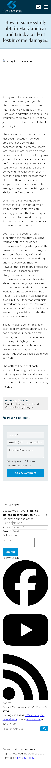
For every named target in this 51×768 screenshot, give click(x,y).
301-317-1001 (34, 719)
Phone (8, 527)
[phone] (38, 7)
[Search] (44, 728)
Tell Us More (10, 535)
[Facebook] (26, 604)
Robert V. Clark (14, 400)
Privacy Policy (25, 757)
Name (7, 523)
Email (7, 531)
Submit (10, 552)
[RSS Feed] (26, 698)
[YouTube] (26, 651)
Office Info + (32, 715)
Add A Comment (25, 472)
